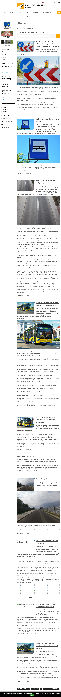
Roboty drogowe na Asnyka (26, 456)
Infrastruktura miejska (33, 12)
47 (46, 689)
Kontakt (28, 16)
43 (40, 689)
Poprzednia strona (22, 688)
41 (34, 689)
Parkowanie (16, 12)
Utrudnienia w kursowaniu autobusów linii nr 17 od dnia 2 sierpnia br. (47, 645)
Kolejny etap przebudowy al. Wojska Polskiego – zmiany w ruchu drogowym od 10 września (47, 43)
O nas (5, 12)
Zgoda (32, 695)
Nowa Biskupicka (42, 479)
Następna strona (53, 688)
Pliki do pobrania (46, 12)
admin (31, 112)
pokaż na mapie (4, 72)
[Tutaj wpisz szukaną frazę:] (34, 36)
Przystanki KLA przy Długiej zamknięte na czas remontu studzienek (45, 419)
